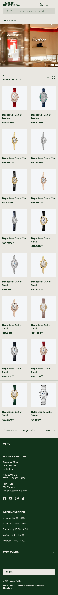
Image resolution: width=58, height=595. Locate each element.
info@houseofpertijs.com (15, 490)
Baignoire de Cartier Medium (11, 116)
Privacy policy (9, 585)
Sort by (6, 75)
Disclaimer (7, 588)
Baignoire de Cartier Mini (14, 158)
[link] (11, 430)
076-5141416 (9, 487)
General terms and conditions (31, 585)
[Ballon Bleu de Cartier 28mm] (43, 395)
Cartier (14, 20)
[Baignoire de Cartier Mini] (14, 141)
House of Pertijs (14, 581)
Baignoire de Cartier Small (40, 240)
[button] (47, 4)
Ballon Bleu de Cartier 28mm (41, 414)
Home (5, 20)
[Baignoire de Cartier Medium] (14, 98)
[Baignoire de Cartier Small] (43, 221)
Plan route (8, 483)
